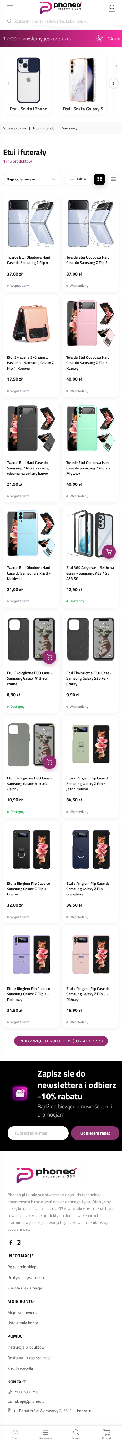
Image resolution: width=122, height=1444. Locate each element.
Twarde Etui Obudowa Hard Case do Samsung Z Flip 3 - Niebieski (29, 573)
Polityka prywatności (26, 1277)
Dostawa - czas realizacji (29, 1358)
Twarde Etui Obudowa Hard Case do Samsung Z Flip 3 (87, 260)
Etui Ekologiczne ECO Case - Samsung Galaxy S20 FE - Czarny (89, 678)
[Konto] (112, 8)
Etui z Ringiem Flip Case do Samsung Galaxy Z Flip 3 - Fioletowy (28, 994)
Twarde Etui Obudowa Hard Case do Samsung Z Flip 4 (28, 260)
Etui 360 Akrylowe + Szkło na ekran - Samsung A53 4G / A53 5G (90, 573)
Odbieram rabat (95, 1133)
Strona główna (14, 128)
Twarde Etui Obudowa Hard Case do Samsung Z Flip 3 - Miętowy (88, 468)
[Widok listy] (113, 179)
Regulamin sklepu (23, 1267)
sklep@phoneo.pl (30, 1401)
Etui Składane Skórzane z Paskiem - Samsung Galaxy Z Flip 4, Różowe (30, 363)
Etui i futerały (44, 128)
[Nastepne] (113, 83)
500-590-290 (26, 1392)
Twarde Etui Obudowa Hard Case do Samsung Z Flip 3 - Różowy (88, 363)
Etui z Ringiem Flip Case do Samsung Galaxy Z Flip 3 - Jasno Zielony (87, 783)
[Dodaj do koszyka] (109, 552)
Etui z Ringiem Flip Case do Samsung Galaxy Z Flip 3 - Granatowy (87, 889)
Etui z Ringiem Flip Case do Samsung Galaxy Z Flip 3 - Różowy (87, 994)
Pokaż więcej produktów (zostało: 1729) (61, 1041)
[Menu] (10, 8)
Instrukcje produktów (26, 1347)
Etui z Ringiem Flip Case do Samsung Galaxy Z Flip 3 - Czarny (28, 889)
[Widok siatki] (99, 179)
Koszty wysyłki (20, 1368)
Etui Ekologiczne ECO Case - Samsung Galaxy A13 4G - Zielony (29, 783)
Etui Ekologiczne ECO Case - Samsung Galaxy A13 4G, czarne (29, 678)
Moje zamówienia (23, 1312)
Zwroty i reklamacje (25, 1288)
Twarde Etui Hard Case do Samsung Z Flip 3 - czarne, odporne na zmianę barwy (28, 468)
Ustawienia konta (23, 1323)
